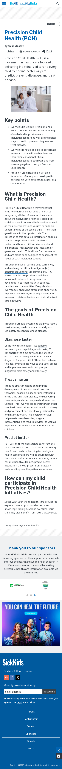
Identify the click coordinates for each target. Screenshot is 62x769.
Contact (31, 726)
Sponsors (31, 733)
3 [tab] (34, 595)
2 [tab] (31, 595)
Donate (31, 741)
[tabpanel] (16, 585)
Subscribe (49, 691)
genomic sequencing (16, 271)
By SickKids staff (14, 46)
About (31, 711)
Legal (19, 702)
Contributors (31, 719)
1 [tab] (27, 595)
